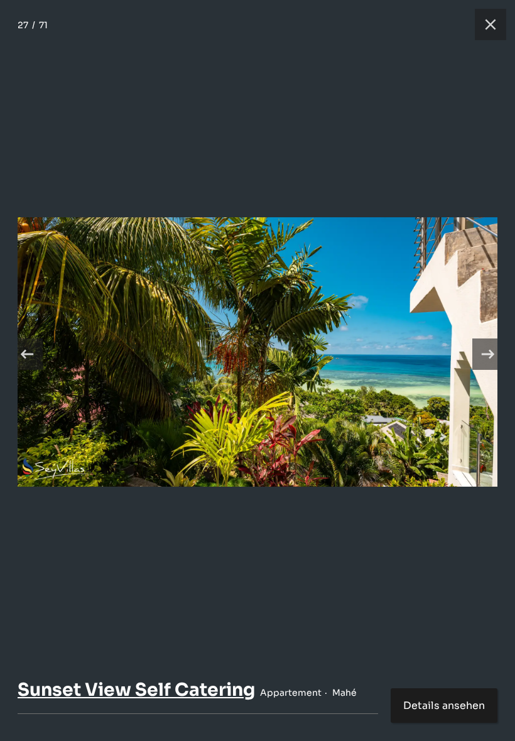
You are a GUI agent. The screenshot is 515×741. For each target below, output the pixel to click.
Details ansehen (444, 705)
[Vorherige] (27, 354)
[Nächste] (488, 354)
